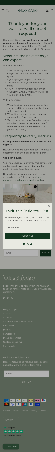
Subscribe (27, 236)
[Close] (49, 206)
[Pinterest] (31, 244)
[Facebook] (24, 244)
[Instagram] (28, 244)
